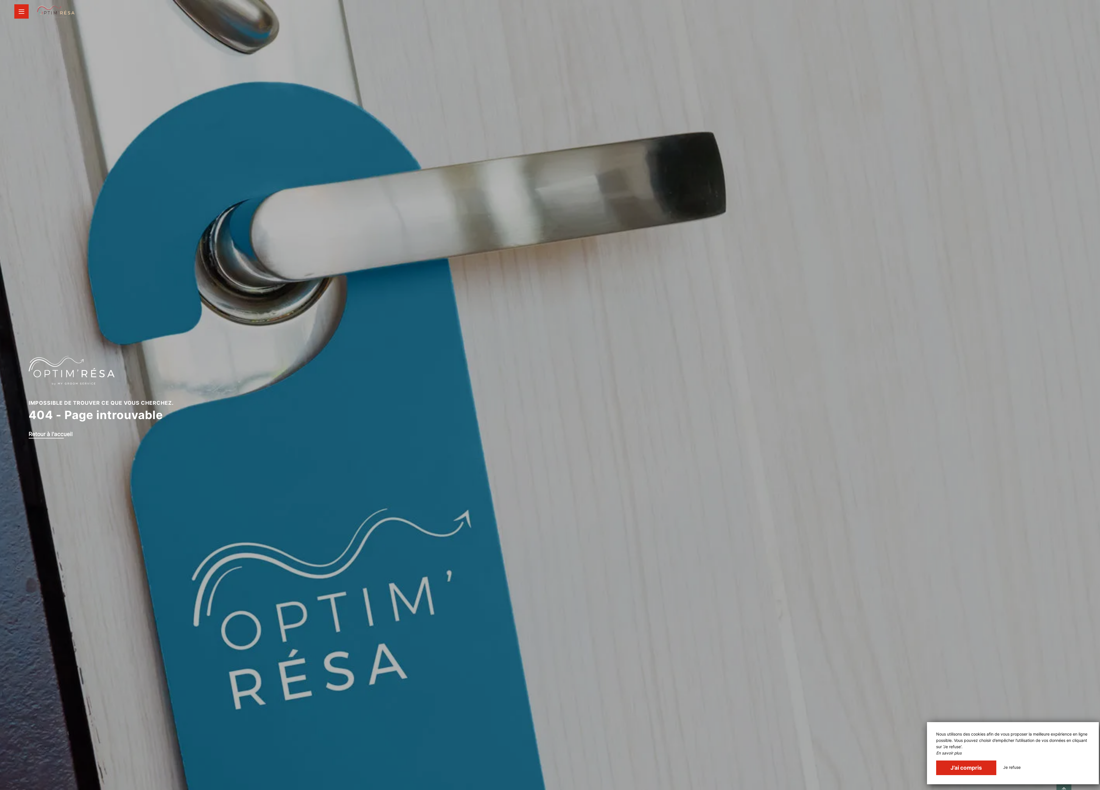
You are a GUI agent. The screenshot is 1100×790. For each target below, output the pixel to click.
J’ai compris (966, 767)
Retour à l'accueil (51, 433)
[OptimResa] (56, 11)
